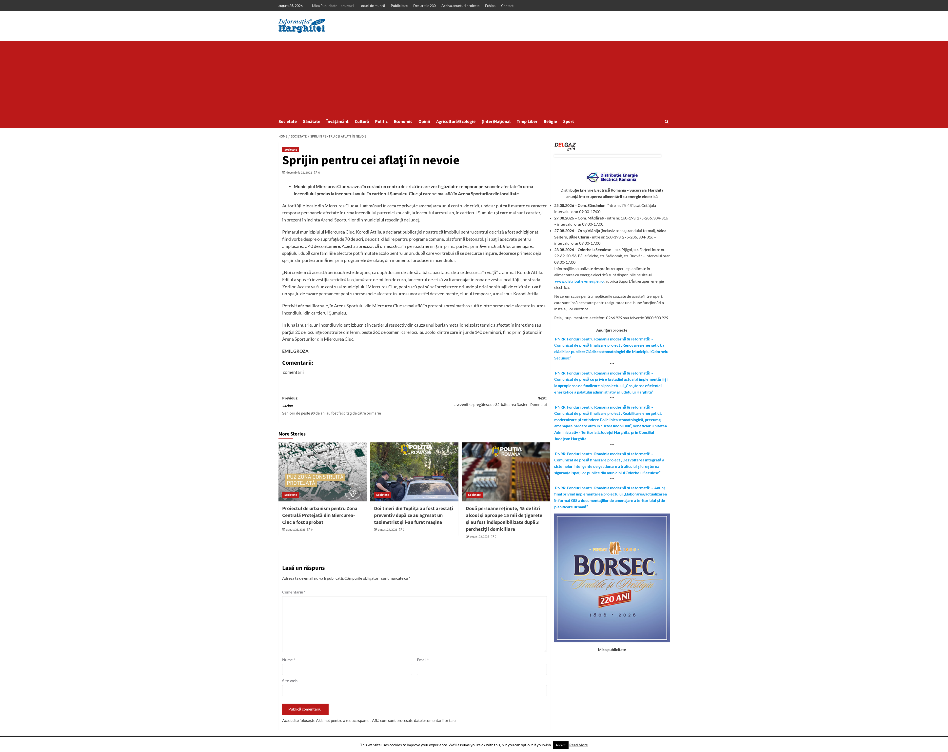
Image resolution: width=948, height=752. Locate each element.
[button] (667, 121)
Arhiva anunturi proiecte (460, 5)
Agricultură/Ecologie (455, 122)
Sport (568, 122)
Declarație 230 (424, 5)
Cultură (362, 122)
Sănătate (311, 122)
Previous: (331, 406)
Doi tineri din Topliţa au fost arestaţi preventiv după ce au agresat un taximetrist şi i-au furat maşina (413, 515)
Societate (287, 122)
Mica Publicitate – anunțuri (333, 5)
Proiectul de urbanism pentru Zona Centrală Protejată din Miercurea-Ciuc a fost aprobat (319, 515)
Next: (500, 401)
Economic (403, 122)
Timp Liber (527, 122)
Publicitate (399, 5)
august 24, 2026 (387, 530)
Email (423, 659)
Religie (550, 122)
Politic (381, 122)
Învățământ (337, 122)
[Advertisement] (474, 77)
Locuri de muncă (372, 5)
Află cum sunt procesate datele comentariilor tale (413, 720)
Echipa (490, 5)
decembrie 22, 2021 (299, 172)
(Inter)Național (496, 122)
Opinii (424, 122)
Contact (507, 5)
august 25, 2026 (295, 530)
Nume (288, 659)
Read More (578, 745)
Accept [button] (561, 745)
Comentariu (293, 592)
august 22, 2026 (479, 536)
